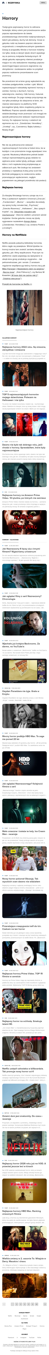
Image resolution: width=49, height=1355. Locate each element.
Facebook (11, 1337)
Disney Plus (8, 1326)
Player (24, 1329)
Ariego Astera (30, 221)
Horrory (42, 1326)
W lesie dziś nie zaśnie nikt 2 (24, 275)
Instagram (23, 1337)
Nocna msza (8, 272)
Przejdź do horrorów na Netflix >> (17, 284)
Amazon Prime (18, 1326)
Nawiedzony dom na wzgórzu (30, 269)
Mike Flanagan (9, 269)
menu (43, 2)
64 (36, 1304)
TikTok (39, 1337)
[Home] (13, 3)
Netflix (10, 1316)
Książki (39, 1316)
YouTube (31, 1337)
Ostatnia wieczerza (11, 278)
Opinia (25, 1316)
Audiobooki (24, 1319)
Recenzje (17, 1316)
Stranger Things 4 (31, 1326)
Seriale (32, 1316)
